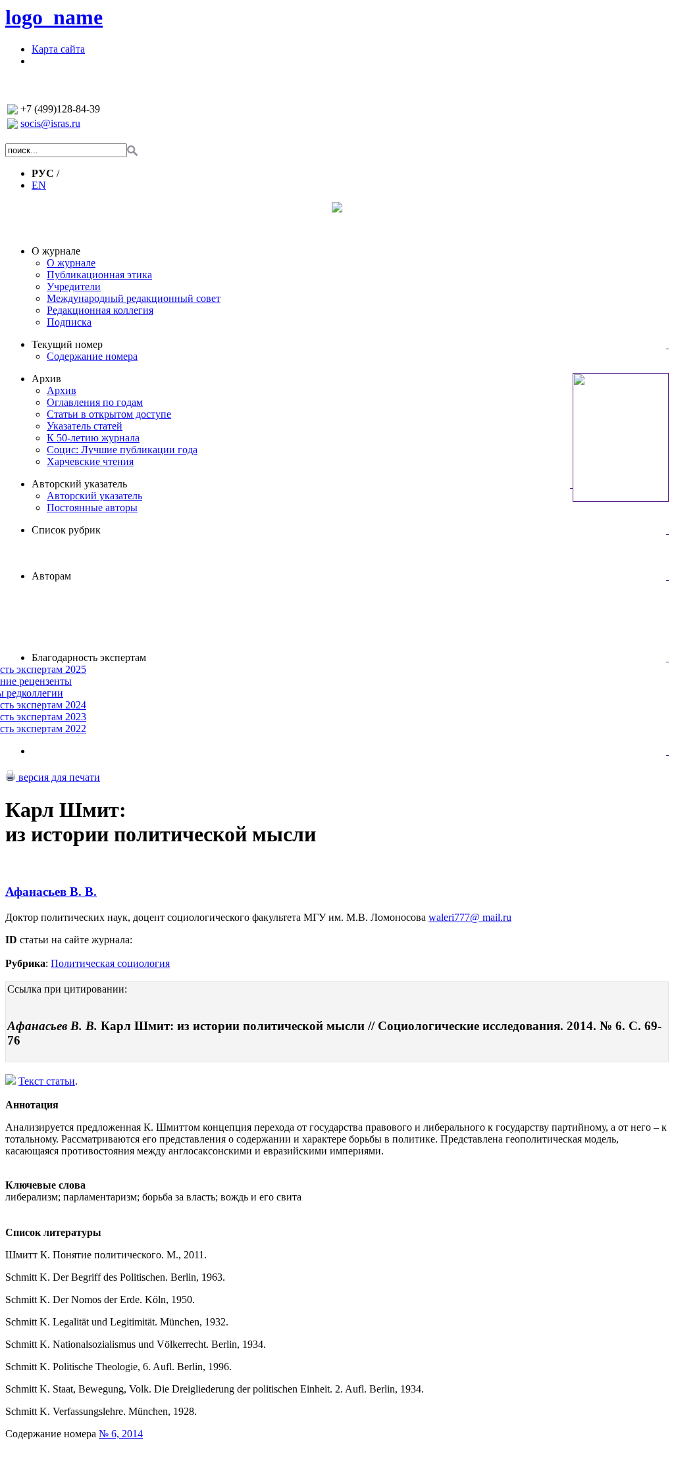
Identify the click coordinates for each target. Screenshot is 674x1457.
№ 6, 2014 (121, 1433)
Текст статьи (46, 1081)
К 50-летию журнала (93, 437)
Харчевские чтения (90, 461)
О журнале (56, 251)
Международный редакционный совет (133, 298)
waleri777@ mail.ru (469, 917)
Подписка (69, 322)
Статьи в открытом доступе (109, 414)
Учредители (74, 286)
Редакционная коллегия (100, 310)
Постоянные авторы (92, 507)
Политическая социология (110, 963)
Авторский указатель (79, 483)
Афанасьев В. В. (51, 892)
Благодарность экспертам (89, 657)
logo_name (54, 17)
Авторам (51, 575)
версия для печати (58, 777)
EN (39, 185)
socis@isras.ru (50, 123)
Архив (46, 378)
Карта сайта (58, 49)
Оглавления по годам (95, 402)
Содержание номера (92, 356)
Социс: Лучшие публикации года (122, 449)
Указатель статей (84, 426)
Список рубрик (66, 529)
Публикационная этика (99, 274)
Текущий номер (67, 344)
